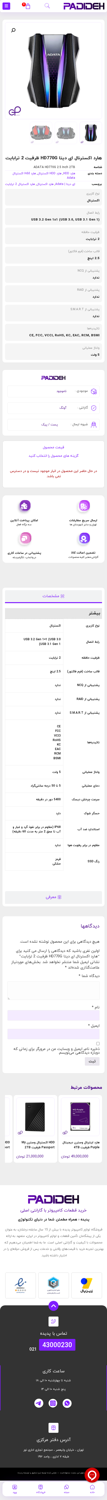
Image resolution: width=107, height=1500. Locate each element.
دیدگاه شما (89, 976)
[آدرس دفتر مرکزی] (53, 1428)
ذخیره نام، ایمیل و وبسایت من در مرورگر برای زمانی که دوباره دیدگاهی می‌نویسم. (56, 1051)
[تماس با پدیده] (53, 1322)
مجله (66, 1492)
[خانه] (92, 1487)
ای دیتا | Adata (65, 184)
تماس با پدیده (53, 1333)
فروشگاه (40, 1492)
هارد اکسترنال (45, 184)
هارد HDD (69, 173)
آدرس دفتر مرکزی (54, 1440)
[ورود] (14, 1487)
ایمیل (94, 1026)
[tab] (53, 596)
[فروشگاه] (40, 1487)
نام (96, 1007)
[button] (47, 5)
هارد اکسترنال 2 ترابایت (20, 184)
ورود (15, 1492)
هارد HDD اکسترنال (49, 173)
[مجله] (66, 1487)
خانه (92, 1492)
